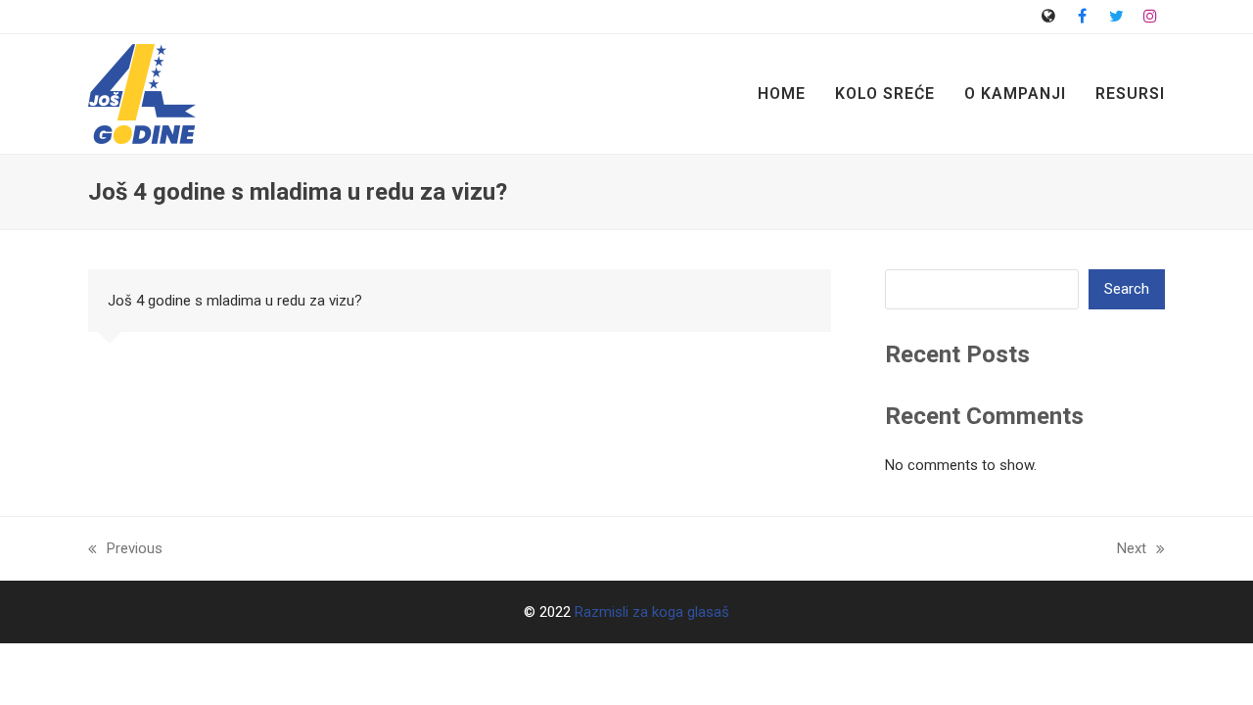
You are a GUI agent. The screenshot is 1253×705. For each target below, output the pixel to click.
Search (1126, 289)
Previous (125, 550)
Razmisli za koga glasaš (652, 612)
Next (1132, 550)
